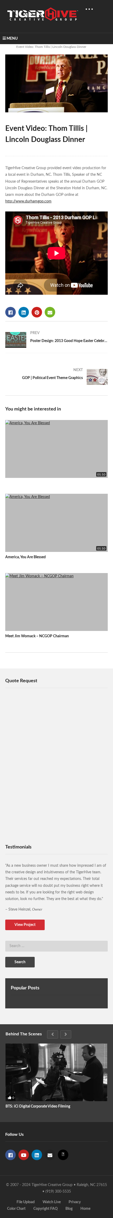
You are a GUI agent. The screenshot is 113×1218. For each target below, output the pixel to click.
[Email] (50, 1155)
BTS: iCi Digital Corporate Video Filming (38, 1106)
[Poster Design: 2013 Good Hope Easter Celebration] (56, 339)
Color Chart (16, 1209)
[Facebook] (10, 1155)
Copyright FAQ (45, 1209)
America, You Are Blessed (25, 557)
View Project (24, 925)
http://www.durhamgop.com (28, 201)
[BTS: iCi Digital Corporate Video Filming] (56, 1072)
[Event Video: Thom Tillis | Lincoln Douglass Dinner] (56, 449)
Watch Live (52, 1202)
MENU (12, 38)
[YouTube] (23, 1155)
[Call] (63, 1155)
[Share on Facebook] (10, 312)
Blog (69, 1209)
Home (85, 1209)
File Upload (26, 1202)
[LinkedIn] (37, 1155)
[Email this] (50, 312)
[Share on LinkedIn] (23, 312)
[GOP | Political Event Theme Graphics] (56, 376)
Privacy (75, 1202)
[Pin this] (37, 312)
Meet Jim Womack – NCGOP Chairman (37, 636)
